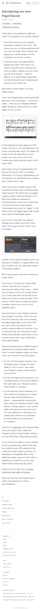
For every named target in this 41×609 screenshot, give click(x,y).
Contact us (6, 567)
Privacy (5, 585)
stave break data (12, 322)
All (3, 497)
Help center (7, 564)
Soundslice (10, 3)
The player (6, 23)
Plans (5, 539)
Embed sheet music (10, 555)
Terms (5, 582)
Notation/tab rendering (11, 27)
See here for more (28, 437)
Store (5, 546)
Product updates (9, 578)
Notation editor (7, 504)
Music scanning (7, 519)
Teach (5, 542)
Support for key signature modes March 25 (18, 600)
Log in (28, 3)
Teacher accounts (8, 508)
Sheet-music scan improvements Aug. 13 (18, 593)
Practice (4, 512)
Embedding (17, 23)
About (5, 575)
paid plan (17, 427)
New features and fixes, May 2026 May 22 (18, 596)
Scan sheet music (9, 552)
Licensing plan (14, 445)
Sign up (35, 3)
